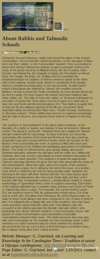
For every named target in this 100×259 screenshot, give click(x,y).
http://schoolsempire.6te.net (69, 245)
